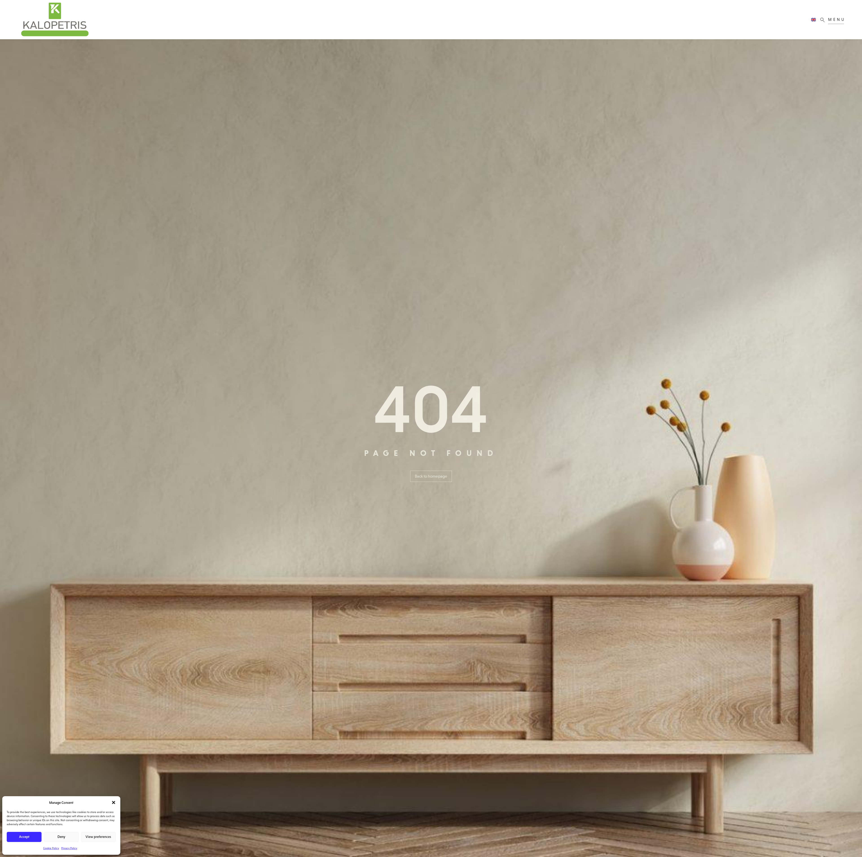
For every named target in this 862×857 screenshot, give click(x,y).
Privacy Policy (69, 848)
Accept (24, 837)
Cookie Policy (51, 848)
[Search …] (823, 19)
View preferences (98, 837)
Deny (61, 837)
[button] (113, 802)
